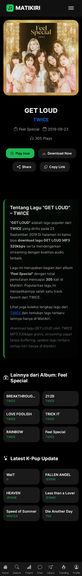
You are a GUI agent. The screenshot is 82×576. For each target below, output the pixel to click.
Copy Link (57, 167)
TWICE (41, 119)
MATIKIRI (27, 8)
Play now (22, 153)
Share (26, 167)
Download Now (60, 153)
